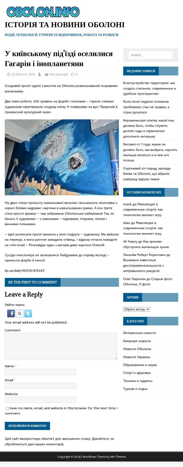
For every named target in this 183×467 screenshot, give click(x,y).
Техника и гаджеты (137, 380)
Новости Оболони (137, 348)
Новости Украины (136, 357)
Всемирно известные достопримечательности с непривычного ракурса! (143, 265)
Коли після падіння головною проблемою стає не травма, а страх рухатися (146, 107)
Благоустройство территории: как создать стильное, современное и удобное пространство (149, 88)
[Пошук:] (150, 55)
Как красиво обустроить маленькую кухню (146, 244)
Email (9, 380)
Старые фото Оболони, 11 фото (147, 281)
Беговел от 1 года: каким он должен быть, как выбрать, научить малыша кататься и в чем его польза (150, 152)
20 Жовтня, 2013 (23, 74)
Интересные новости (139, 332)
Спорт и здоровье (137, 372)
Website (11, 394)
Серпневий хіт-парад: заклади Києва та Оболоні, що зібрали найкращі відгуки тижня (147, 174)
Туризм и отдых (135, 388)
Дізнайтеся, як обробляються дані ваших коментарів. (59, 441)
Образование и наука (140, 364)
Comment (12, 330)
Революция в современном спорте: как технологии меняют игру (143, 210)
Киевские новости (137, 341)
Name (10, 366)
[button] (11, 314)
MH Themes (118, 456)
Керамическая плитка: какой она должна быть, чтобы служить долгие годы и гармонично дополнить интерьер (148, 128)
